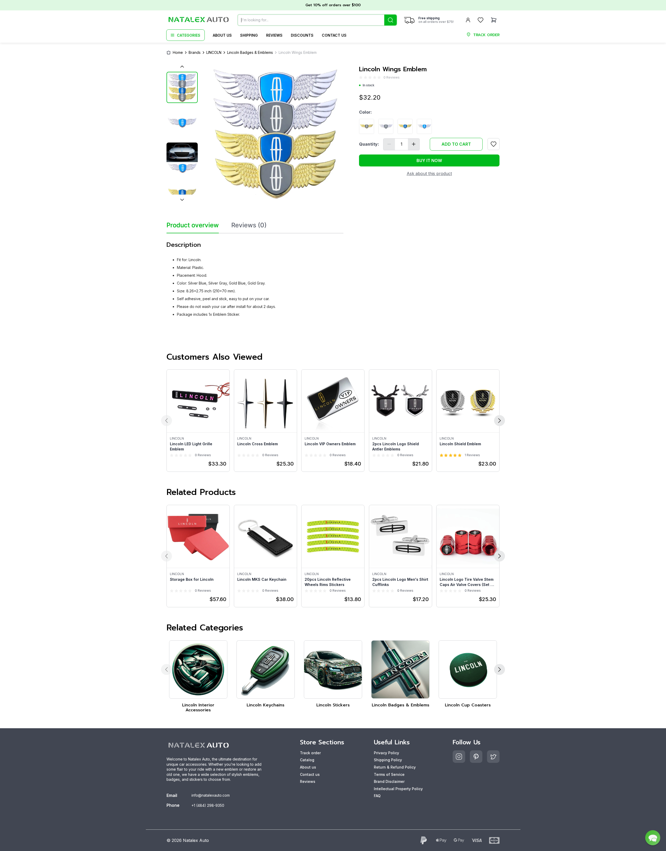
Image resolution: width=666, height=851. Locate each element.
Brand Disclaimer (389, 781)
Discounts (302, 35)
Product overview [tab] (192, 225)
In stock (368, 85)
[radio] (361, 77)
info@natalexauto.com (210, 795)
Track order (310, 753)
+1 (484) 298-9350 (207, 805)
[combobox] (317, 20)
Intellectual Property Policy (398, 788)
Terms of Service (389, 774)
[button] (652, 837)
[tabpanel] (254, 277)
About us (222, 35)
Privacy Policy (386, 753)
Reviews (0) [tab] (249, 225)
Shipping (249, 35)
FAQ (377, 796)
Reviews (274, 35)
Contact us (334, 35)
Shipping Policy (388, 760)
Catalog (307, 760)
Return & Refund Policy (395, 767)
